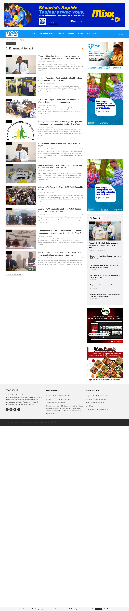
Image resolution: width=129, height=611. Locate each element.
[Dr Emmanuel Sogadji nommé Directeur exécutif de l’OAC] (21, 152)
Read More (107, 609)
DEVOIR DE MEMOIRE (46, 34)
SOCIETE (71, 34)
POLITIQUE (60, 34)
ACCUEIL (33, 34)
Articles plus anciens (14, 274)
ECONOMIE (9, 165)
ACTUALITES (9, 78)
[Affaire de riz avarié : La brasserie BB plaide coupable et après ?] (21, 195)
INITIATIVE (92, 222)
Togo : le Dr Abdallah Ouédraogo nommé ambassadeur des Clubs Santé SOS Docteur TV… (105, 245)
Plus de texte (91, 34)
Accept (98, 609)
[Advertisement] (105, 142)
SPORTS (80, 34)
